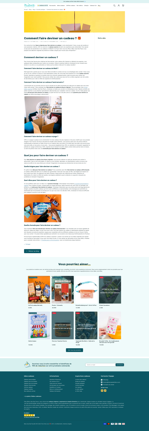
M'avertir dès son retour (110, 293)
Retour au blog (34, 251)
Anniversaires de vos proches (57, 385)
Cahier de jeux (32, 341)
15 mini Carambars (104, 305)
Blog (30, 9)
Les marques (78, 387)
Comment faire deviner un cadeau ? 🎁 (56, 9)
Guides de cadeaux (80, 381)
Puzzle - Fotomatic (57, 305)
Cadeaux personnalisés (30, 379)
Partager (28, 244)
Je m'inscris (119, 364)
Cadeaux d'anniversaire (30, 385)
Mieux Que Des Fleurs (29, 423)
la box (86, 87)
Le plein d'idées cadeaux (33, 396)
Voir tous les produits (74, 350)
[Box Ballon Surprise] (43, 133)
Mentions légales (67, 423)
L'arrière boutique (79, 385)
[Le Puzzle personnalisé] (42, 221)
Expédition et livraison (55, 387)
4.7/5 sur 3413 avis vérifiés (31, 417)
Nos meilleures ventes (29, 391)
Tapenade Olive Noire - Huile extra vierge (85, 341)
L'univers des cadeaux (80, 379)
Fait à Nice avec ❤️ (46, 423)
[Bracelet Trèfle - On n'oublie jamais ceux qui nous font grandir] (110, 325)
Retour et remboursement (56, 389)
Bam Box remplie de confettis (55, 407)
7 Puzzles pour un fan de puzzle (50, 240)
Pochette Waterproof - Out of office (86, 305)
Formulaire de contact (108, 384)
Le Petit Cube (78, 391)
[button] (114, 5)
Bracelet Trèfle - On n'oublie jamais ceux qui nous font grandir (109, 341)
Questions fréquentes (55, 379)
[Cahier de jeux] (39, 325)
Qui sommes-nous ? (55, 381)
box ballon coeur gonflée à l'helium (102, 403)
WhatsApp (105, 379)
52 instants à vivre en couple (77, 405)
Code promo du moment (56, 383)
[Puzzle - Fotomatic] (63, 290)
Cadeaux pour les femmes (30, 381)
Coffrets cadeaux (28, 387)
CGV (53, 423)
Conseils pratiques (40, 9)
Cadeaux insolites (28, 389)
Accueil (26, 9)
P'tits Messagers (113, 405)
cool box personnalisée (30, 403)
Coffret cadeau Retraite (35, 305)
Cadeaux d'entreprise (55, 391)
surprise (29, 89)
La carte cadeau (79, 389)
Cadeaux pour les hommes (30, 383)
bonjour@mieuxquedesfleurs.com (111, 382)
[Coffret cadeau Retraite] (39, 290)
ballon (25, 89)
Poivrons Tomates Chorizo (59, 341)
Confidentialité (58, 423)
